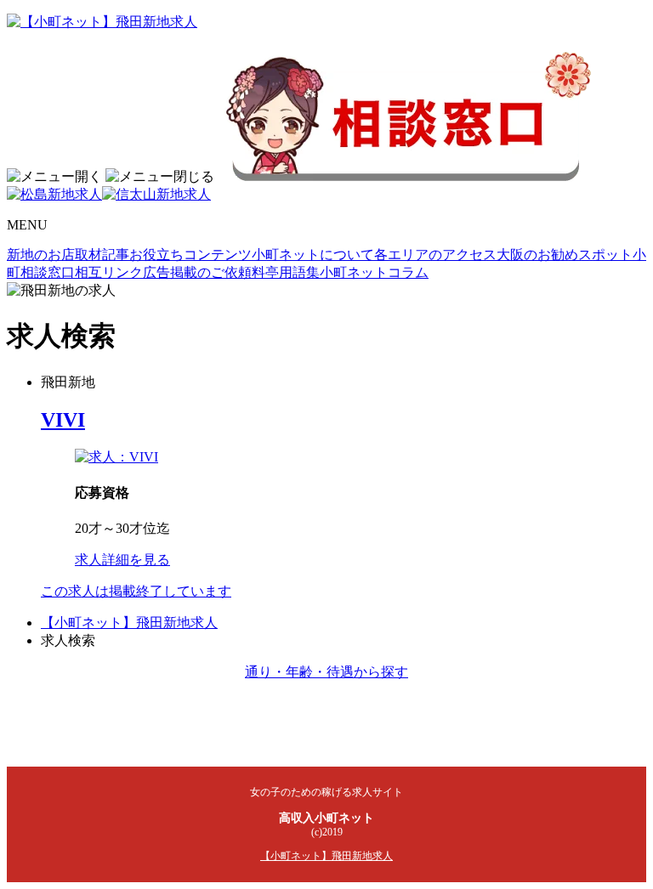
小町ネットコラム (374, 272)
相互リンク (109, 272)
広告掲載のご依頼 (197, 272)
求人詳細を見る (122, 559)
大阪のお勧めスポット (565, 254)
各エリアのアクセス (435, 254)
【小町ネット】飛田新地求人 (129, 622)
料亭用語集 (286, 272)
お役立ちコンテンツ (190, 254)
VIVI (63, 420)
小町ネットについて (313, 254)
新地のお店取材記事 (68, 254)
